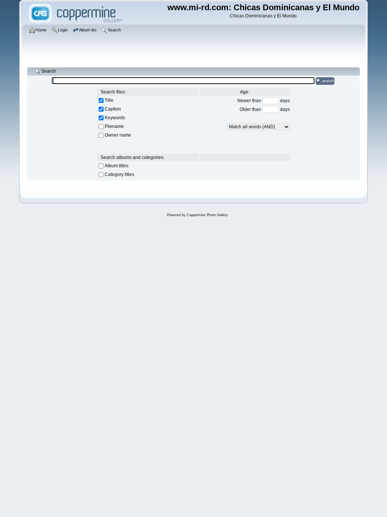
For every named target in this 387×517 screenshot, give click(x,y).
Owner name (118, 135)
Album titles (116, 165)
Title (109, 100)
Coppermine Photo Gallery (207, 215)
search (328, 81)
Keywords (115, 117)
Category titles (119, 174)
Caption (113, 109)
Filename (114, 126)
